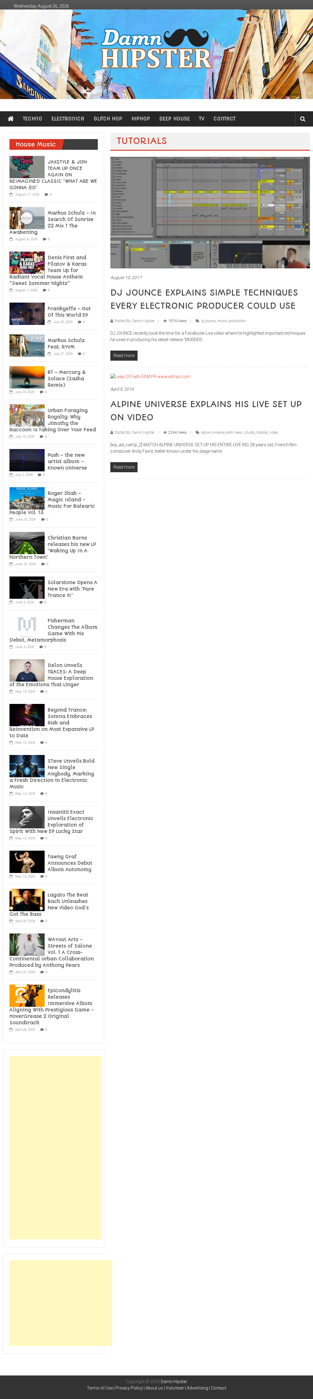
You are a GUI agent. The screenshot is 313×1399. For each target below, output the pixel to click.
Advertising (197, 1388)
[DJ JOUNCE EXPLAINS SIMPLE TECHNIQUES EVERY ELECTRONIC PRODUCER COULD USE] (210, 212)
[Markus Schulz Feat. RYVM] (27, 345)
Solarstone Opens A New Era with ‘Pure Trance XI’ (73, 589)
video (274, 432)
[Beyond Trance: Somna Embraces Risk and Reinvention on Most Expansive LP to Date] (27, 714)
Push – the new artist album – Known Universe (67, 461)
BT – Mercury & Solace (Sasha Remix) (67, 379)
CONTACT (224, 119)
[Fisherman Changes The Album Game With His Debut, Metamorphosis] (27, 625)
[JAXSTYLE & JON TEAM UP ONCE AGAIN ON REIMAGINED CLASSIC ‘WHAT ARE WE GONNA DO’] (27, 166)
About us (154, 1388)
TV (201, 119)
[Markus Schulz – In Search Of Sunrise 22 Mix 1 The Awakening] (27, 217)
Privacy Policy (129, 1388)
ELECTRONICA (67, 119)
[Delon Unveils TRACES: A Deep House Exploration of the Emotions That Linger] (27, 670)
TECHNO (32, 119)
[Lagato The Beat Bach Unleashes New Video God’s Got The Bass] (27, 899)
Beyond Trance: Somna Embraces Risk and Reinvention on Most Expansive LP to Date (51, 722)
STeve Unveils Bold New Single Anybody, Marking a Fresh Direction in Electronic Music (51, 774)
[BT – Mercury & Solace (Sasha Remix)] (27, 376)
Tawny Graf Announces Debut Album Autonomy (70, 863)
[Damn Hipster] (156, 54)
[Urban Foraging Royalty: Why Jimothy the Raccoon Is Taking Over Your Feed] (27, 415)
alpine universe (213, 432)
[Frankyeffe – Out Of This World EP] (27, 313)
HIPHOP (140, 119)
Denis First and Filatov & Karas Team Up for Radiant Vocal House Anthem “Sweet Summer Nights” (48, 270)
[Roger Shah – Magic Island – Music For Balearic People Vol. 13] (27, 497)
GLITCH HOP (108, 119)
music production (231, 321)
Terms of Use (100, 1388)
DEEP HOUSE (174, 119)
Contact (218, 1388)
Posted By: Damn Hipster (135, 321)
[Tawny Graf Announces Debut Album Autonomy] (27, 861)
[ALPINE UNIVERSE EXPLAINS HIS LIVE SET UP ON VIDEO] (150, 376)
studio (250, 432)
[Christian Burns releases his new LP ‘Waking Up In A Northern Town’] (27, 542)
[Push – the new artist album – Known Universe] (27, 459)
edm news (234, 432)
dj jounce (208, 321)
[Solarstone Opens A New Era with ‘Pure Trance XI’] (27, 587)
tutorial (262, 432)
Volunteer (175, 1388)
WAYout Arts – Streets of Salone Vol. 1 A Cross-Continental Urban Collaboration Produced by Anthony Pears (51, 952)
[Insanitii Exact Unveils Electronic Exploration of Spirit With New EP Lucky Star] (27, 816)
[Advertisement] (55, 1147)
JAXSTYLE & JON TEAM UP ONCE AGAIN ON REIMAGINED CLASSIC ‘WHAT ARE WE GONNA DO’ (53, 174)
